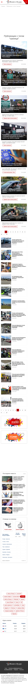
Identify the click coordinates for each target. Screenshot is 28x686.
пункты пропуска (8, 605)
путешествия (16, 596)
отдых (23, 605)
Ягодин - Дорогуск (6, 539)
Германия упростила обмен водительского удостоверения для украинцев (18, 509)
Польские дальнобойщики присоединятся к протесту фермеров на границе (18, 375)
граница (23, 596)
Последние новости (9, 473)
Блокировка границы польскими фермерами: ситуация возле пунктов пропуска (17, 400)
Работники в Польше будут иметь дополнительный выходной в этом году (18, 493)
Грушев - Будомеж (6, 549)
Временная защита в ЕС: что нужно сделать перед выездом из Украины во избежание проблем (19, 486)
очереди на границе (9, 611)
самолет (22, 599)
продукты (7, 608)
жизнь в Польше (11, 593)
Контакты (22, 669)
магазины (19, 593)
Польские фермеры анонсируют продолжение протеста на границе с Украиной (18, 351)
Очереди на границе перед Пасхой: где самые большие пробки (18, 302)
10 (6, 234)
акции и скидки (7, 596)
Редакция (16, 669)
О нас (6, 668)
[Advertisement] (14, 20)
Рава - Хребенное (6, 546)
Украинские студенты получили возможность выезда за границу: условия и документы (19, 265)
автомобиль (16, 605)
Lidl (21, 602)
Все (24, 473)
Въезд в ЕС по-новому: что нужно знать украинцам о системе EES (12, 164)
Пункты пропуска (7, 64)
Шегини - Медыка (5, 554)
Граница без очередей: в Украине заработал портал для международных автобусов (18, 290)
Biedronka (16, 599)
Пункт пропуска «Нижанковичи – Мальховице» (12, 56)
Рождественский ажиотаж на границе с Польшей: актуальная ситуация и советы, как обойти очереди (13, 136)
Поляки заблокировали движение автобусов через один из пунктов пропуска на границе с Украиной (19, 314)
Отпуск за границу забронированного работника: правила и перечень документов (13, 217)
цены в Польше (10, 602)
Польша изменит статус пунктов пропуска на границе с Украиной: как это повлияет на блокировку (19, 388)
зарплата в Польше (20, 611)
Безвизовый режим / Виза (9, 172)
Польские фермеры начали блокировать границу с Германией (18, 326)
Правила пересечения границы (10, 118)
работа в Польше (8, 599)
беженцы (13, 608)
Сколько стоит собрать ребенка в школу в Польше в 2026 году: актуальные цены (18, 478)
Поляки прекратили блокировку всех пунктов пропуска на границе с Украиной (18, 241)
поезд (17, 602)
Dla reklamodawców (8, 669)
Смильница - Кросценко (7, 557)
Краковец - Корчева (6, 552)
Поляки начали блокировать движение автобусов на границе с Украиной (19, 338)
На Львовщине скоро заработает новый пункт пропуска (18, 277)
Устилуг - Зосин (5, 541)
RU (26, 2)
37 (6, 412)
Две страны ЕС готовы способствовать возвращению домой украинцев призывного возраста (17, 254)
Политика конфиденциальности (15, 668)
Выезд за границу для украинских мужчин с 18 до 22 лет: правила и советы (12, 190)
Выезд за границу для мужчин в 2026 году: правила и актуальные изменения (13, 109)
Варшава (14, 613)
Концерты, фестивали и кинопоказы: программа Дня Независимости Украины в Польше (19, 501)
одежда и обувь (21, 608)
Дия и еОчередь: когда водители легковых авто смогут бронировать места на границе (18, 363)
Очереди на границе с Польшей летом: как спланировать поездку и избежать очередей (14, 82)
